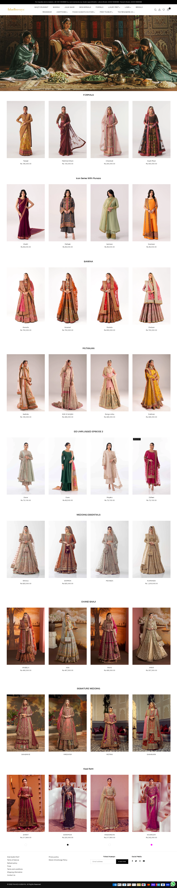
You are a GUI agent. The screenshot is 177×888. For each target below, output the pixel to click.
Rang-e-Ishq (109, 414)
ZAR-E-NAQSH (67, 414)
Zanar (26, 497)
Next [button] (173, 53)
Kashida (26, 414)
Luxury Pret (113, 7)
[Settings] (159, 9)
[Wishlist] (163, 9)
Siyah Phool (151, 161)
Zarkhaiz (151, 414)
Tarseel (25, 161)
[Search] (155, 9)
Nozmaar (151, 244)
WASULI (26, 581)
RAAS (109, 668)
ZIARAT (26, 835)
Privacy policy (54, 857)
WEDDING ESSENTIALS (88, 515)
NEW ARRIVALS (85, 7)
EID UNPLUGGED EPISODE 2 (88, 431)
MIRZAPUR (68, 754)
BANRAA (56, 7)
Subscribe (122, 861)
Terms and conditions (15, 869)
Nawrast (68, 327)
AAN (67, 668)
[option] (88, 53)
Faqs (9, 866)
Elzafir (25, 244)
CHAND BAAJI (88, 602)
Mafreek (68, 244)
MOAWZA (109, 581)
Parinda (109, 327)
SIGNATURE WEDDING (88, 688)
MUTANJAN (89, 348)
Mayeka (109, 497)
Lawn (127, 7)
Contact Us (11, 875)
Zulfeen (151, 497)
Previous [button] (3, 53)
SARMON (67, 581)
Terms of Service (13, 860)
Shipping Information (14, 872)
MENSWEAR (47, 12)
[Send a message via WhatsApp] (173, 884)
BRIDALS (139, 7)
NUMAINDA (151, 581)
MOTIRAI (109, 754)
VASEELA (25, 668)
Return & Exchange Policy (58, 860)
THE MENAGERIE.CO (125, 12)
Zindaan (151, 327)
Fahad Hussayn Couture (83, 12)
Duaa (68, 497)
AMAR (151, 668)
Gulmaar (109, 244)
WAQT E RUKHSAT (41, 7)
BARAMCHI (67, 835)
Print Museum (106, 12)
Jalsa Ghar (69, 7)
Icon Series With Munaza (88, 178)
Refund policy (12, 863)
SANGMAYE (25, 754)
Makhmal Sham (67, 161)
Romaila (26, 327)
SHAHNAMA (151, 754)
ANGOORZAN (109, 835)
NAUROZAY (151, 835)
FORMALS (99, 7)
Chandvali (109, 161)
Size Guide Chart (13, 857)
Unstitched (61, 12)
